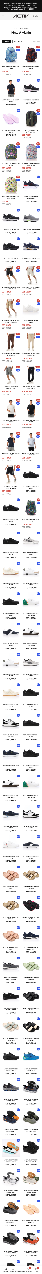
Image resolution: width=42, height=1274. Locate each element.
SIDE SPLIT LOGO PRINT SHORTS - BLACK (11, 487)
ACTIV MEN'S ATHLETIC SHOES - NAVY (31, 197)
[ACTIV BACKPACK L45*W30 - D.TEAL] (31, 507)
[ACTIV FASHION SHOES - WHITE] (31, 308)
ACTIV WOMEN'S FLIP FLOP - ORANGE (31, 1221)
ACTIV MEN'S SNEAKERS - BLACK (31, 487)
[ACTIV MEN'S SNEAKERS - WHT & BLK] (11, 723)
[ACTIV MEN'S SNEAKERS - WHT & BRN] (31, 632)
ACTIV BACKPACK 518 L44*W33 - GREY (31, 131)
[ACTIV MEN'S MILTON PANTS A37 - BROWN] (11, 342)
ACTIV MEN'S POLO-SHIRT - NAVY (10, 100)
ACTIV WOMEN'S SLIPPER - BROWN (31, 887)
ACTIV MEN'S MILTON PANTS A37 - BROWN (11, 354)
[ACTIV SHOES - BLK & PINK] (31, 88)
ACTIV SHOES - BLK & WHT (11, 230)
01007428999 (27, 9)
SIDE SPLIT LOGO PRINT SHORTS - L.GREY (11, 387)
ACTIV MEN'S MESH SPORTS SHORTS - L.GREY (31, 288)
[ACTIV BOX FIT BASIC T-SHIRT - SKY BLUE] (31, 441)
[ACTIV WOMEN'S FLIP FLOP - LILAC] (11, 118)
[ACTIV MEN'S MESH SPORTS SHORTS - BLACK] (11, 275)
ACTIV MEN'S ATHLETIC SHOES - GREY (11, 1100)
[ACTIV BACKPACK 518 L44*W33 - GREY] (31, 118)
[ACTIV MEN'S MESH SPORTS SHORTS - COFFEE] (11, 308)
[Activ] (21, 16)
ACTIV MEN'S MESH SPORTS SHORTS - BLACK (11, 288)
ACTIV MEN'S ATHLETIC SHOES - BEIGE (31, 1191)
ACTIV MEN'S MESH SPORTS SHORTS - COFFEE (11, 321)
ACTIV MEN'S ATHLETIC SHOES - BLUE (31, 1069)
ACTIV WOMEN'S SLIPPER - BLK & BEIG (31, 1039)
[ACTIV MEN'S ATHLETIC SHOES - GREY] (11, 1087)
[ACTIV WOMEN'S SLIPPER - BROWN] (31, 875)
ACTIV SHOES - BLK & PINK (31, 100)
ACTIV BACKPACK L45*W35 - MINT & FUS (31, 164)
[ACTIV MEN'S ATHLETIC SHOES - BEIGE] (31, 1178)
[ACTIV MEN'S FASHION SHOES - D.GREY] (11, 966)
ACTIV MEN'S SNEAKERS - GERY (31, 553)
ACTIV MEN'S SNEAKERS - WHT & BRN (31, 644)
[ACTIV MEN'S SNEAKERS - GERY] (31, 541)
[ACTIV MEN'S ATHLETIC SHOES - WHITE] (11, 1148)
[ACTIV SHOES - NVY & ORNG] (31, 246)
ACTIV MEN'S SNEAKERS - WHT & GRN (31, 614)
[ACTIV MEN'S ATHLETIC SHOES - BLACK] (11, 1057)
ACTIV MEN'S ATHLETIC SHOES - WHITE (11, 1160)
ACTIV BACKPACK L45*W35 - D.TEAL (11, 164)
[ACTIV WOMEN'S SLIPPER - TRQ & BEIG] (11, 1026)
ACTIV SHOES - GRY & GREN (31, 230)
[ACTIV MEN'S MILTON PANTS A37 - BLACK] (31, 375)
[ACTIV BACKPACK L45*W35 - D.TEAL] (11, 151)
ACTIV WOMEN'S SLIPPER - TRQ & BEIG (11, 1039)
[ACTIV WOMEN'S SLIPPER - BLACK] (31, 996)
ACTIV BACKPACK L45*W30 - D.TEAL (31, 520)
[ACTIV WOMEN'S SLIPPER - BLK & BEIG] (31, 1026)
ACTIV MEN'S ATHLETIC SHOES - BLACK (11, 1069)
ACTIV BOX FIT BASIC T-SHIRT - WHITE (11, 421)
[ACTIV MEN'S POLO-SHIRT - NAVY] (11, 88)
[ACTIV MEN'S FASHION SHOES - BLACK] (11, 996)
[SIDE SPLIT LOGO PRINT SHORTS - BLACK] (11, 474)
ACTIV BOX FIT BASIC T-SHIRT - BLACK (31, 421)
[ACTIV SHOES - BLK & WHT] (11, 218)
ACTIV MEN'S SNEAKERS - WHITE (11, 584)
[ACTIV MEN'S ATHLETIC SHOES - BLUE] (31, 1057)
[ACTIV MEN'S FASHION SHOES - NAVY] (31, 935)
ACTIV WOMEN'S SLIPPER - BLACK (31, 1009)
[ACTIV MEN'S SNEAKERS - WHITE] (11, 571)
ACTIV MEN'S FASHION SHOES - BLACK (11, 1009)
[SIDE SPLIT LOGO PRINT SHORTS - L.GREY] (11, 375)
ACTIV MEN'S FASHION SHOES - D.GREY (11, 978)
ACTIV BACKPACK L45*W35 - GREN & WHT (11, 197)
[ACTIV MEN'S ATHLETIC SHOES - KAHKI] (31, 1117)
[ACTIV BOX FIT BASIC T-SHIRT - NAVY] (11, 441)
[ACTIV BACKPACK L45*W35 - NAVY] (31, 55)
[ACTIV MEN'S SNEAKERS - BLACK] (31, 474)
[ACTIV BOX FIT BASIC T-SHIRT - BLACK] (31, 408)
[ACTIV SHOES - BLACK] (11, 246)
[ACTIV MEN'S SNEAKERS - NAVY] (11, 632)
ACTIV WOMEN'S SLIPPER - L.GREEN (31, 978)
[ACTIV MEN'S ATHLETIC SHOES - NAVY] (31, 185)
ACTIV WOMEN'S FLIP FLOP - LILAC (11, 131)
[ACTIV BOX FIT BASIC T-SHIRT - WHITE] (11, 408)
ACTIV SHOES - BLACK (11, 258)
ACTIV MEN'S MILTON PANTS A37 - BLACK (31, 387)
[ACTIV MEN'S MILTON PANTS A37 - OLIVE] (31, 342)
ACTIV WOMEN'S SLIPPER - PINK (11, 887)
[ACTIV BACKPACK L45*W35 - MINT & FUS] (31, 151)
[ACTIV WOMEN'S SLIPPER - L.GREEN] (31, 966)
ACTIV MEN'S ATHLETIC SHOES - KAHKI (31, 1130)
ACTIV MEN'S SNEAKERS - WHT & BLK (11, 735)
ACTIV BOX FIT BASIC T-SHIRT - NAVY (11, 454)
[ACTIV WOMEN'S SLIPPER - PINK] (11, 875)
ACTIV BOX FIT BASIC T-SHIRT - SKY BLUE (31, 454)
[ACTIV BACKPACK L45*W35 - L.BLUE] (11, 55)
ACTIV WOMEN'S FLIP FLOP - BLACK (31, 918)
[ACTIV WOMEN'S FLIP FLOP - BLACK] (31, 905)
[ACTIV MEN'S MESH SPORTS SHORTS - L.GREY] (31, 275)
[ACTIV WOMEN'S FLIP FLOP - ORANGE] (31, 1209)
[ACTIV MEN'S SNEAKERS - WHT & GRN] (31, 601)
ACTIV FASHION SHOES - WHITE (31, 321)
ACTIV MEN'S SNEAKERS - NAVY (11, 644)
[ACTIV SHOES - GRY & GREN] (31, 218)
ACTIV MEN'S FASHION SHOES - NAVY (31, 948)
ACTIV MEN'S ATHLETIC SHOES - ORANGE (31, 1252)
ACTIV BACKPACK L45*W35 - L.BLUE (11, 67)
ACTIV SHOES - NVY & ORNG (31, 258)
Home (15, 28)
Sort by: (17, 41)
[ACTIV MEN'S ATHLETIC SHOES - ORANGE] (31, 1239)
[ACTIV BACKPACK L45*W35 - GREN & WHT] (11, 185)
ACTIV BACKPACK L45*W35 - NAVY (31, 67)
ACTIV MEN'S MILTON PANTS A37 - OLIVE (31, 354)
